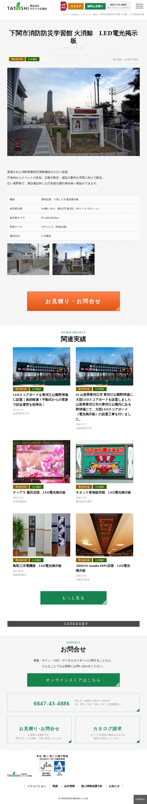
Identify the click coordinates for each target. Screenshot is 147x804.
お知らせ (114, 786)
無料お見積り (95, 6)
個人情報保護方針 (92, 786)
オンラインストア (73, 680)
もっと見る (73, 598)
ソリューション (36, 786)
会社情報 (69, 786)
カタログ (76, 6)
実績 (95, 14)
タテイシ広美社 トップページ (77, 14)
